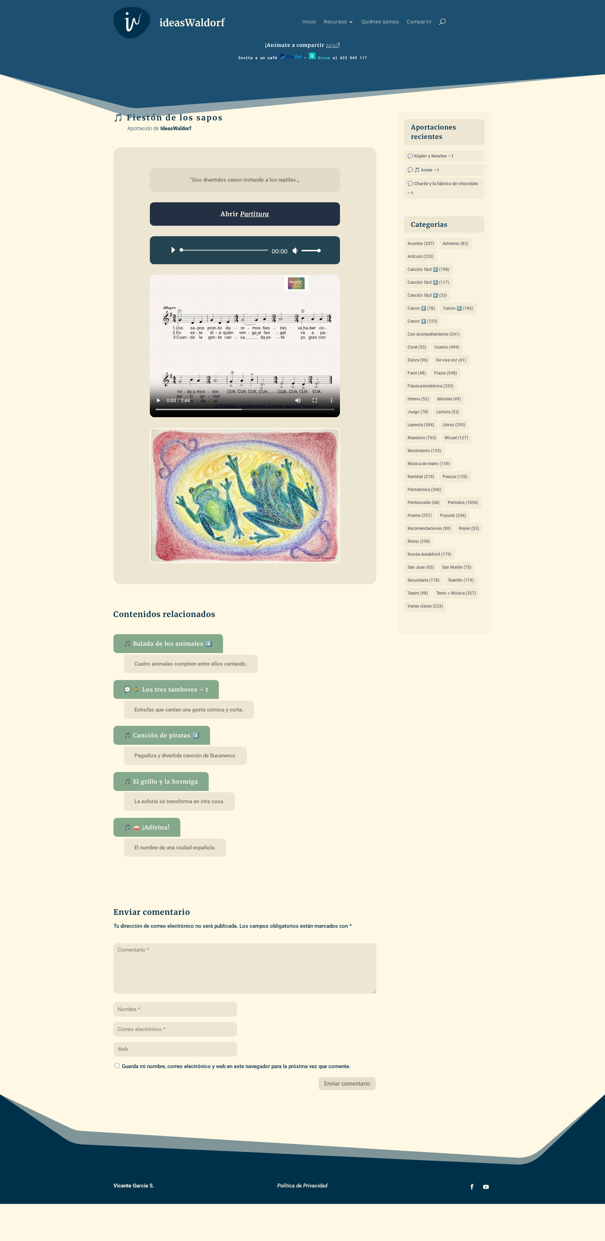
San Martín (456, 567)
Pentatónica (424, 489)
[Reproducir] (173, 249)
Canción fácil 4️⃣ (427, 295)
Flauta (445, 373)
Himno (418, 399)
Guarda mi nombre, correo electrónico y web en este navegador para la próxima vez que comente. (236, 1066)
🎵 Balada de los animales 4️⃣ (168, 643)
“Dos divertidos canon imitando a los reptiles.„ (244, 180)
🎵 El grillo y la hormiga (161, 781)
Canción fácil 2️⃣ (428, 269)
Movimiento (424, 450)
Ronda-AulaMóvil (429, 554)
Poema (420, 515)
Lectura (448, 411)
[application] (243, 250)
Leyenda (421, 424)
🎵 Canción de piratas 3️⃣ (162, 735)
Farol (417, 373)
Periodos (463, 502)
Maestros (422, 437)
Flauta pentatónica (430, 386)
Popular (453, 515)
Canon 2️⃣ (421, 308)
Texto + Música (456, 593)
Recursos (335, 21)
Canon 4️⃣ (422, 321)
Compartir (419, 21)
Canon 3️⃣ (458, 308)
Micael (456, 437)
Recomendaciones (429, 528)
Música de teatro (429, 463)
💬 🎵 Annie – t (423, 170)
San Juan (421, 567)
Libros (454, 424)
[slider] (309, 250)
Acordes (421, 243)
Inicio (309, 21)
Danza (418, 360)
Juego (418, 411)
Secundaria (423, 580)
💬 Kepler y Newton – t (430, 156)
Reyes (469, 528)
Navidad (421, 476)
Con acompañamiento (434, 334)
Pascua (455, 476)
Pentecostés (423, 502)
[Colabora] (290, 57)
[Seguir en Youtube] (486, 1186)
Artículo (420, 256)
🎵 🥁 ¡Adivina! (147, 827)
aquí (332, 45)
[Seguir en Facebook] (472, 1186)
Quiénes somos (380, 21)
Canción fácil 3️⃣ (428, 282)
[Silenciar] (295, 250)
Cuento (446, 347)
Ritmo (419, 541)
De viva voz (451, 360)
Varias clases (425, 606)
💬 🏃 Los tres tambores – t (166, 689)
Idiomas (449, 399)
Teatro (418, 593)
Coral (417, 347)
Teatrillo (461, 580)
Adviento (455, 243)
